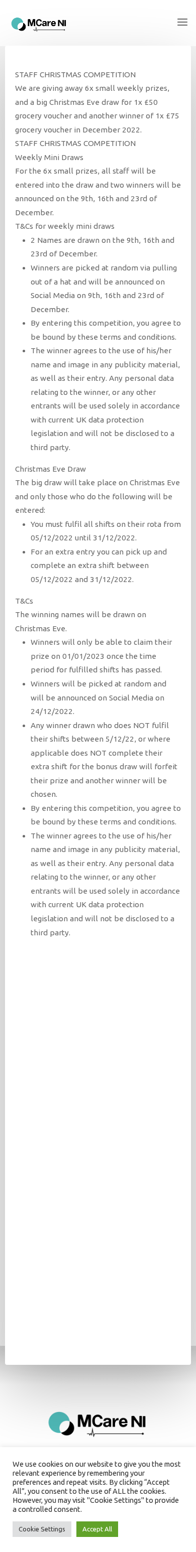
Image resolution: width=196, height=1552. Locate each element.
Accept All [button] (97, 1528)
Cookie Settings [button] (42, 1528)
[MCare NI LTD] (39, 22)
